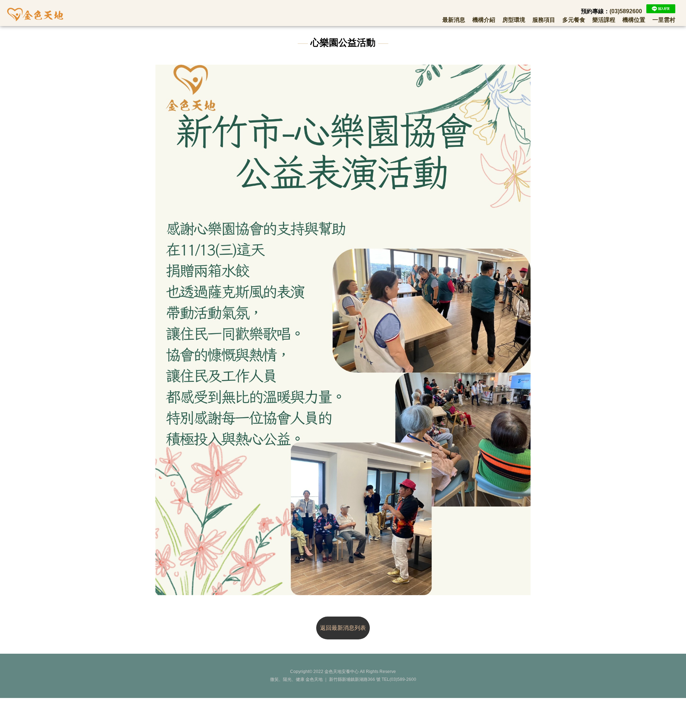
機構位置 (633, 20)
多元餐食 (573, 20)
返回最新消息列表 (343, 628)
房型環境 (513, 20)
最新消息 (453, 20)
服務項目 (543, 20)
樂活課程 (603, 20)
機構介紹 (483, 20)
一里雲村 (663, 20)
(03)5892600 (626, 11)
